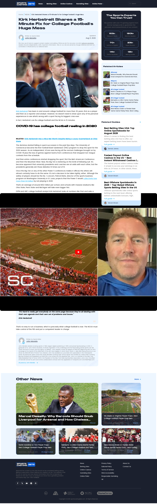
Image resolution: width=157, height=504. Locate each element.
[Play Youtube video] (78, 252)
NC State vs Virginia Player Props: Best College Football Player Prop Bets (120, 417)
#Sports (135, 423)
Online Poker (97, 4)
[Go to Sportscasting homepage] (25, 4)
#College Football (47, 452)
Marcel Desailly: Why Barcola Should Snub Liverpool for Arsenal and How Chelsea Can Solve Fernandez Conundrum (56, 418)
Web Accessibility (107, 473)
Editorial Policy (106, 466)
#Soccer (93, 423)
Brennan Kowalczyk (67, 450)
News (40, 4)
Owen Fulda (23, 423)
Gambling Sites (82, 4)
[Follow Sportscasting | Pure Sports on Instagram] (31, 483)
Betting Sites (52, 4)
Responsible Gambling (109, 476)
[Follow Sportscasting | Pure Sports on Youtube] (27, 483)
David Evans (108, 423)
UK (102, 479)
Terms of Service (107, 470)
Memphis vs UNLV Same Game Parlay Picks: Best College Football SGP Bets (77, 446)
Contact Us (127, 466)
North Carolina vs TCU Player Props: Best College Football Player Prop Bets (35, 446)
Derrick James (113, 148)
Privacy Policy (106, 463)
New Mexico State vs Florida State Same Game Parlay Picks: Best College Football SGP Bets (121, 446)
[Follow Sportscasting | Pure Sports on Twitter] (22, 483)
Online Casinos (66, 4)
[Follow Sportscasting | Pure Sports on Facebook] (18, 483)
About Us (126, 463)
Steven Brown (113, 176)
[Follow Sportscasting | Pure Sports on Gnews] (35, 483)
